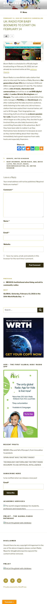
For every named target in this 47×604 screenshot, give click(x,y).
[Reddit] (28, 148)
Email (6, 233)
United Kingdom (21, 158)
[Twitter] (24, 148)
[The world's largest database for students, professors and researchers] (23, 509)
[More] (41, 148)
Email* (6, 483)
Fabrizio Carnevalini (33, 18)
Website (6, 244)
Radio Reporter (17, 3)
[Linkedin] (32, 148)
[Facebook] (19, 148)
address (33, 69)
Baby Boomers (13, 162)
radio (26, 164)
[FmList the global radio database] (17, 523)
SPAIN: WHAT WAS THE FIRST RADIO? (19, 457)
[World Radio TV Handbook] (23, 357)
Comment (8, 190)
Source (6, 72)
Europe (10, 158)
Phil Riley (17, 164)
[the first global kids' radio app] (20, 437)
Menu (25, 12)
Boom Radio (26, 162)
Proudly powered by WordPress (14, 587)
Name (6, 221)
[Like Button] (6, 36)
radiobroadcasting (16, 166)
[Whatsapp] (37, 148)
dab (35, 162)
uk (28, 166)
